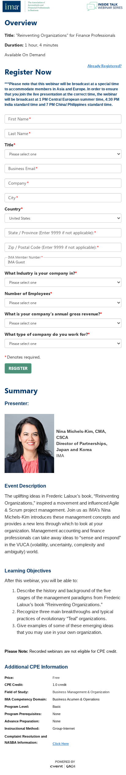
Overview (21, 22)
